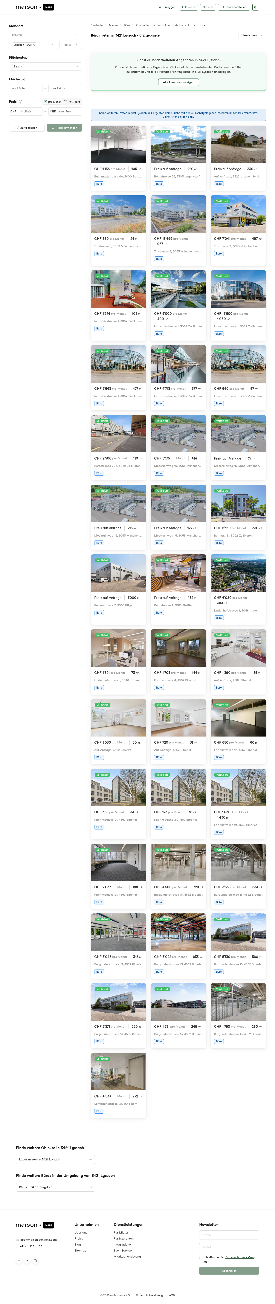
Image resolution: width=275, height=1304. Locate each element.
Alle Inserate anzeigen (178, 82)
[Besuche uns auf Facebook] (19, 1261)
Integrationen (123, 1244)
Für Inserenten (124, 1238)
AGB (172, 1295)
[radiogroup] (62, 101)
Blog (78, 1244)
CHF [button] (13, 111)
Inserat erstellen (236, 7)
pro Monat (54, 101)
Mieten (113, 25)
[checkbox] (200, 1257)
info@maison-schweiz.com (38, 1239)
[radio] (45, 101)
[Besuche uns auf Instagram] (35, 1261)
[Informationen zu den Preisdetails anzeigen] (20, 102)
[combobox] (45, 35)
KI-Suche (208, 7)
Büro (127, 25)
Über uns (81, 1232)
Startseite (97, 25)
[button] (24, 44)
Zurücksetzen (28, 127)
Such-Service (123, 1250)
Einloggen (169, 7)
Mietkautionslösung (127, 1256)
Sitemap (80, 1250)
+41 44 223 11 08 (31, 1246)
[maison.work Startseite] (35, 7)
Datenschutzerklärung (240, 1257)
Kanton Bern (143, 25)
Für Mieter (121, 1232)
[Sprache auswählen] (255, 7)
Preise (79, 1238)
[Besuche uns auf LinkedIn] (27, 1261)
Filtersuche (188, 7)
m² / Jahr (74, 101)
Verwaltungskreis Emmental (174, 25)
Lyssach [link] (202, 25)
